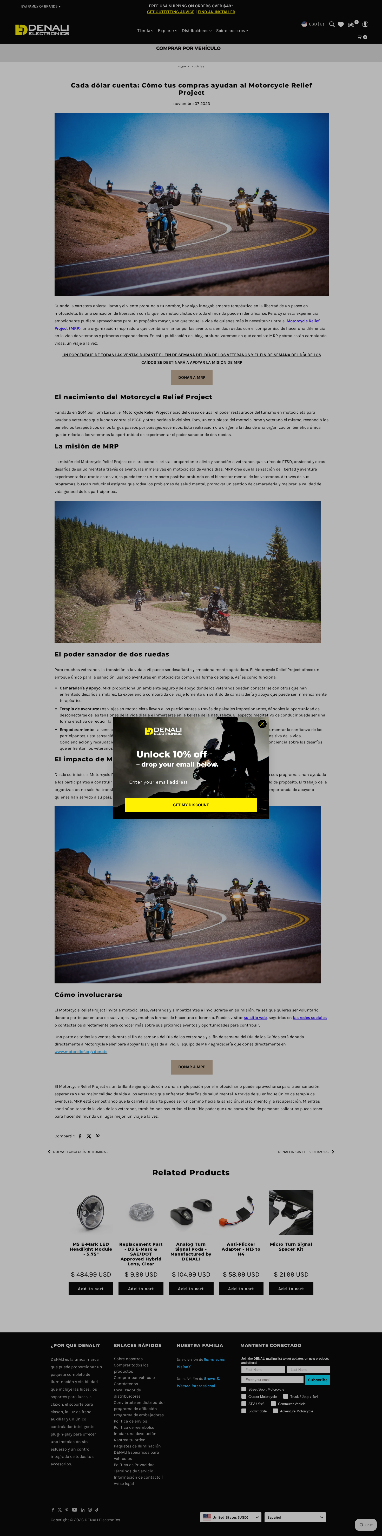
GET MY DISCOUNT (191, 804)
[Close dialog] (262, 723)
